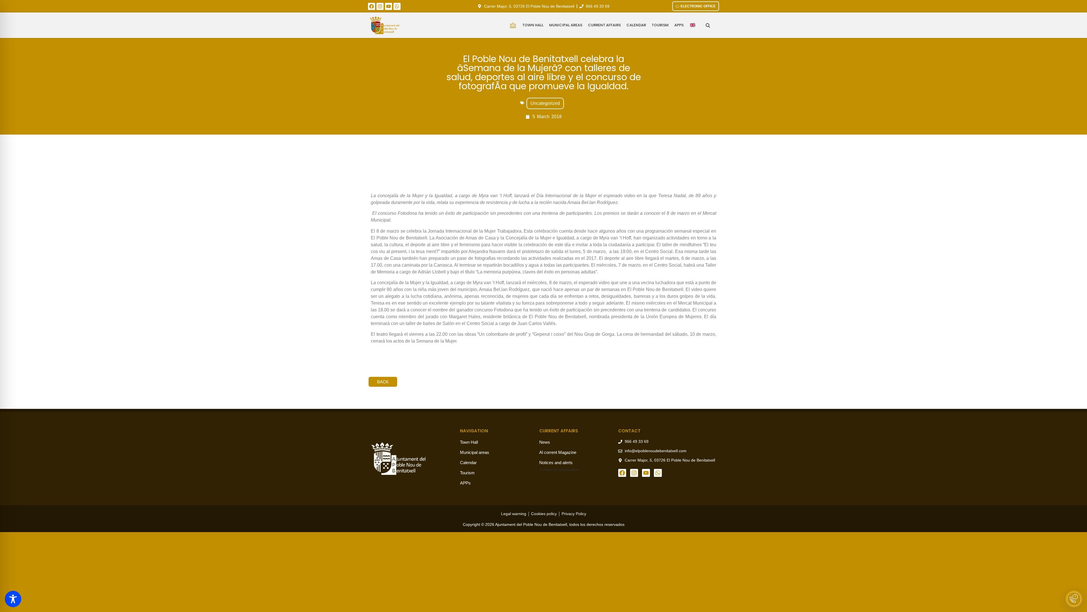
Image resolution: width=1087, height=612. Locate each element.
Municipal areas (565, 25)
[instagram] (380, 6)
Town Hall (533, 25)
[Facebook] (371, 6)
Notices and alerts (556, 462)
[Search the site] (708, 25)
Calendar (636, 25)
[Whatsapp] (397, 6)
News (544, 442)
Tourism (660, 25)
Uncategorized (545, 103)
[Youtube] (388, 6)
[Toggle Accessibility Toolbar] (13, 599)
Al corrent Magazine (557, 452)
